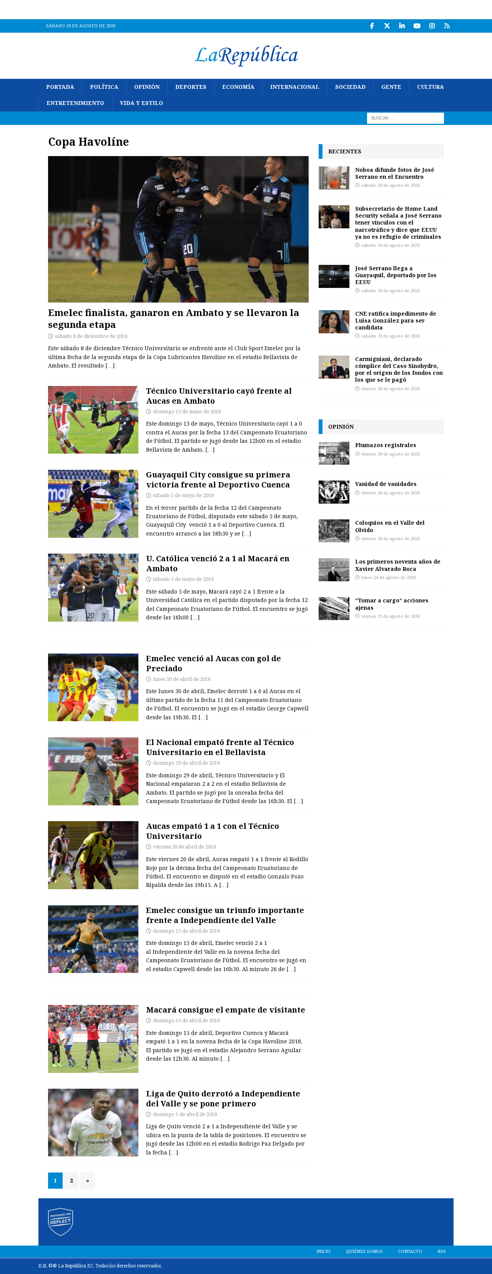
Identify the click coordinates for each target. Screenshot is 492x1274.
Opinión (147, 87)
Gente (391, 87)
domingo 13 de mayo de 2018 (187, 411)
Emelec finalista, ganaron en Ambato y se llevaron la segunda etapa (173, 318)
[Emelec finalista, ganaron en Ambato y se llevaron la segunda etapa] (178, 229)
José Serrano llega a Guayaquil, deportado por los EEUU (396, 275)
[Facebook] (372, 26)
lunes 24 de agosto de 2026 (388, 577)
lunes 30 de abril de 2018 (182, 679)
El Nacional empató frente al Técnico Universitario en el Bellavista (220, 747)
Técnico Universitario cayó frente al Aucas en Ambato (219, 396)
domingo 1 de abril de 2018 (185, 1114)
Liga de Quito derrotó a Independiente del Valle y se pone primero (223, 1098)
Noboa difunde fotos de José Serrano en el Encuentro (394, 173)
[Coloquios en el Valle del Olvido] (334, 530)
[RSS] (447, 26)
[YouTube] (417, 26)
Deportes (190, 87)
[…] (110, 366)
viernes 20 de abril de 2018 (184, 847)
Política (104, 87)
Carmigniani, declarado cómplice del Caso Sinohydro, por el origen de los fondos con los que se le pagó (399, 369)
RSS (441, 1251)
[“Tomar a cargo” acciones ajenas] (334, 608)
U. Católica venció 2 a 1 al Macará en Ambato (217, 563)
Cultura (430, 87)
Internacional (294, 87)
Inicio (323, 1251)
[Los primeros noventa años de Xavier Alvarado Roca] (334, 569)
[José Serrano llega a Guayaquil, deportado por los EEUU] (334, 276)
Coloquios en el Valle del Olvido (390, 526)
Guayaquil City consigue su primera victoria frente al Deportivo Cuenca (218, 479)
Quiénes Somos (364, 1251)
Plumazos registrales (385, 445)
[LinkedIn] (402, 26)
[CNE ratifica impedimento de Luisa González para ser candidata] (334, 321)
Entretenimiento (75, 103)
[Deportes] (93, 420)
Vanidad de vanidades (386, 483)
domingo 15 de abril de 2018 (186, 931)
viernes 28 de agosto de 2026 (390, 388)
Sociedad (350, 87)
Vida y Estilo (141, 103)
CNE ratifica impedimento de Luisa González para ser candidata (395, 320)
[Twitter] (387, 26)
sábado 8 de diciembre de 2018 (91, 336)
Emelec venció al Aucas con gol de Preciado (213, 663)
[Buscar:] (405, 118)
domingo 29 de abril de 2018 (186, 763)
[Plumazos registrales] (334, 453)
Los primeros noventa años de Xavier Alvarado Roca (397, 565)
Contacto (410, 1251)
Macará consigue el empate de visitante (225, 1010)
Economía (238, 87)
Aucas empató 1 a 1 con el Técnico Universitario (212, 831)
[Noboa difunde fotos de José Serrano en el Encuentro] (334, 178)
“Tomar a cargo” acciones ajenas (392, 604)
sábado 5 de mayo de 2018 (183, 495)
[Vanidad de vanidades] (334, 492)
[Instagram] (432, 26)
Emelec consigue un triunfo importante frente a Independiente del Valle (225, 915)
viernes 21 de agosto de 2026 (390, 616)
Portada (60, 87)
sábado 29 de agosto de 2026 (390, 185)
